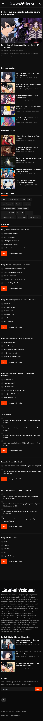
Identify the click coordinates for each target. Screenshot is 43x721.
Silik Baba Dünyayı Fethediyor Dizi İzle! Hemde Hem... (27, 641)
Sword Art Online (9, 314)
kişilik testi (20, 213)
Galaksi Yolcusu (5, 50)
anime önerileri (14, 199)
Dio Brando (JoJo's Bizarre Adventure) (15, 248)
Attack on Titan (8, 311)
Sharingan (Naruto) (9, 342)
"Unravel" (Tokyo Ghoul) (11, 283)
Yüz (5, 552)
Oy (4, 253)
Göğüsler (6, 545)
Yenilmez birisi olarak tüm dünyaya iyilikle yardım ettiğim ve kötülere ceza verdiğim (21, 505)
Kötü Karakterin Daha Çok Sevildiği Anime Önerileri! (29, 170)
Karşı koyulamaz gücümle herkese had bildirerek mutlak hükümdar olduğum (20, 497)
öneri (23, 199)
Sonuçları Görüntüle (15, 253)
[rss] (3, 700)
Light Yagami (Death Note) (11, 241)
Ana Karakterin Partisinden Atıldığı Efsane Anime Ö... (26, 181)
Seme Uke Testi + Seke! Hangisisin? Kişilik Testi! (28, 108)
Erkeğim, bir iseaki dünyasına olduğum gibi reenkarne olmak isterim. (21, 436)
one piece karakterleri (9, 208)
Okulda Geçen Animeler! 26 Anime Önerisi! (28, 137)
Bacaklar (6, 549)
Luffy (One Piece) (9, 387)
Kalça (5, 542)
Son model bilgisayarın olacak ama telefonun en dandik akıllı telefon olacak (22, 472)
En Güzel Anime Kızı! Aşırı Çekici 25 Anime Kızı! (28, 74)
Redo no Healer (8, 321)
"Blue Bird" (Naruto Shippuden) (13, 272)
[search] (40, 3)
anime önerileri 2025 (8, 213)
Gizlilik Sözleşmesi (16, 716)
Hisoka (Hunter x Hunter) (11, 244)
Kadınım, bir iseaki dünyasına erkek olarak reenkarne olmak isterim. (21, 429)
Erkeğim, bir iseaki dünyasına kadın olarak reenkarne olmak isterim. (21, 421)
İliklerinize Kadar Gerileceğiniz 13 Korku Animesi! (28, 159)
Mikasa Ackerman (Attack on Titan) (14, 390)
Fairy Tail (6, 318)
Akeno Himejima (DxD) (10, 397)
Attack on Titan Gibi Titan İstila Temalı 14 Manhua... (27, 119)
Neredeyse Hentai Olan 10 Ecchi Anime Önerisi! (27, 97)
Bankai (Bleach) (8, 346)
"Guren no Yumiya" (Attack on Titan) (14, 269)
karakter (18, 204)
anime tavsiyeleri (23, 208)
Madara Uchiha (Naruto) (11, 234)
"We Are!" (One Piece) (10, 276)
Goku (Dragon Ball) (9, 383)
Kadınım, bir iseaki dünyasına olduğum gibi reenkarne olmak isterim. (21, 444)
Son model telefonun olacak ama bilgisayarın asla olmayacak (22, 466)
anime (4, 199)
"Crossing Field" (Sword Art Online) (14, 279)
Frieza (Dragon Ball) (10, 237)
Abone (38, 689)
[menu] (2, 3)
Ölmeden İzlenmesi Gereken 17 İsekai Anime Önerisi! (27, 148)
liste (29, 199)
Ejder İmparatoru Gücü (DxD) (12, 356)
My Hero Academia (9, 307)
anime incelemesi (34, 217)
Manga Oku (4, 716)
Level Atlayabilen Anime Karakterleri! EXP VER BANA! (20, 46)
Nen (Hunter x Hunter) (10, 353)
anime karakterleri (8, 204)
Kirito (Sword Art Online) (11, 394)
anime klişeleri (22, 217)
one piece (27, 204)
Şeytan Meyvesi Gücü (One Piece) (14, 349)
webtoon (29, 213)
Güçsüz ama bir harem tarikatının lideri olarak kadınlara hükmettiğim (20, 512)
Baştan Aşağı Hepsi (9, 556)
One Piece (7, 304)
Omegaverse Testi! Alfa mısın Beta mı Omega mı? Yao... (28, 85)
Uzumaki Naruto (8, 380)
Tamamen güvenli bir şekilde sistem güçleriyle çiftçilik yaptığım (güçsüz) (19, 520)
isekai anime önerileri (9, 217)
